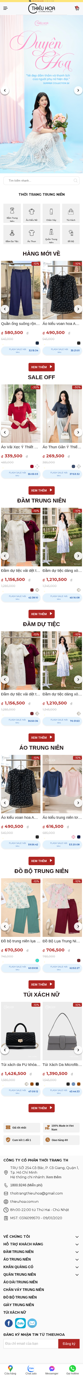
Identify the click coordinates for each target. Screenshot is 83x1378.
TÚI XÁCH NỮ (14, 1312)
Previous (5, 91)
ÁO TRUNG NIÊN (17, 1259)
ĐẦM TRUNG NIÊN (18, 1252)
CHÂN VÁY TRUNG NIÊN (23, 1290)
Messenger (51, 1373)
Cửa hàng (10, 1373)
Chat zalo (31, 1373)
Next (78, 91)
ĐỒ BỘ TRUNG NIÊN (20, 1297)
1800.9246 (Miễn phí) (26, 1185)
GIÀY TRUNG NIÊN (18, 1305)
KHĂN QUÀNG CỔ (18, 1267)
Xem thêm (53, 1177)
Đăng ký (69, 1344)
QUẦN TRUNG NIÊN (19, 1274)
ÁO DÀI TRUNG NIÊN (20, 1282)
